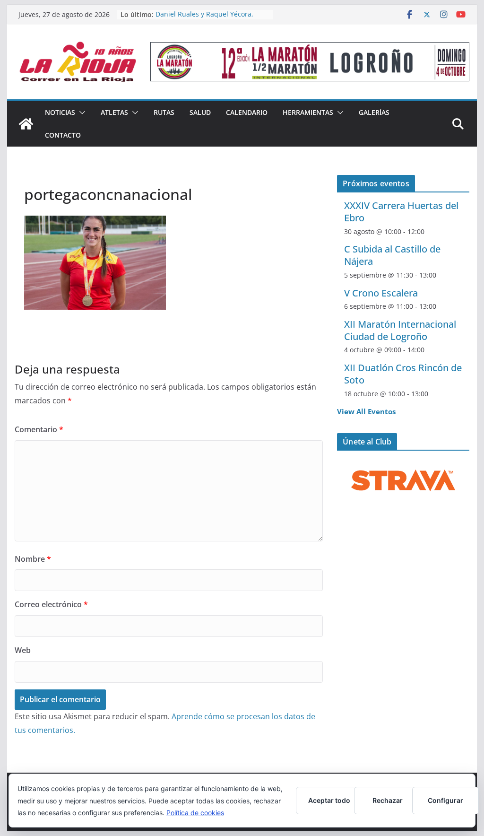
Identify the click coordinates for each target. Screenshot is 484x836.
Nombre (33, 559)
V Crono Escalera (381, 293)
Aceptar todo (329, 800)
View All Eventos (366, 411)
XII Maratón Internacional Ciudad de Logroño (400, 330)
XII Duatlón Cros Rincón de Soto (403, 373)
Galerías (374, 112)
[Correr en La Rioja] (26, 124)
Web (23, 650)
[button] (80, 112)
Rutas (164, 112)
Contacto (63, 135)
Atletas (114, 112)
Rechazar (387, 800)
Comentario (39, 429)
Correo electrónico (51, 604)
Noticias (60, 112)
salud (200, 112)
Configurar (445, 800)
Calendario (247, 112)
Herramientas (308, 112)
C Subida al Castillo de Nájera (392, 255)
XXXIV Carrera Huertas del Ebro (401, 211)
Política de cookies (195, 813)
